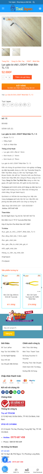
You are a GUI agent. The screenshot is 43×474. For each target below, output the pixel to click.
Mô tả (4, 119)
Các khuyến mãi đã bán (9, 364)
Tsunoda (30, 170)
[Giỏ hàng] (40, 8)
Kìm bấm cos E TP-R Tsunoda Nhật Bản (16, 220)
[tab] (21, 118)
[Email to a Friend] (16, 105)
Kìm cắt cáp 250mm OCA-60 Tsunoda (11, 296)
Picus (29, 178)
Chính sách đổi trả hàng (31, 367)
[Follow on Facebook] (3, 392)
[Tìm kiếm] (34, 2)
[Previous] (5, 32)
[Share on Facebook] (8, 105)
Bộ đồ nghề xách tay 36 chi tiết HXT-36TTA (18, 216)
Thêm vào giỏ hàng (22, 77)
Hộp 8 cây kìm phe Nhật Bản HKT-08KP (16, 224)
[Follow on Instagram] (7, 392)
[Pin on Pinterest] (20, 105)
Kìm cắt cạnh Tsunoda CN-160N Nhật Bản (32, 297)
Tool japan (6, 101)
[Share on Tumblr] (29, 105)
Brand (5, 123)
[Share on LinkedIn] (25, 105)
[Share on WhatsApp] (4, 105)
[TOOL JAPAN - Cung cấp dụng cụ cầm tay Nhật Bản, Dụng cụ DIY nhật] (21, 8)
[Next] (38, 32)
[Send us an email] (11, 392)
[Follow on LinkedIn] (19, 392)
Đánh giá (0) (7, 129)
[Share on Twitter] (12, 105)
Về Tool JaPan (6, 347)
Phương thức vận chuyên (32, 363)
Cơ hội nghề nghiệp (8, 356)
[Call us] (15, 392)
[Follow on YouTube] (23, 392)
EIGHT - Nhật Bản (33, 61)
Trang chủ (5, 61)
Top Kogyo (29, 173)
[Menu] (3, 8)
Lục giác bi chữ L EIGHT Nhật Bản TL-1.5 (19, 95)
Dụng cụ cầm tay (18, 61)
